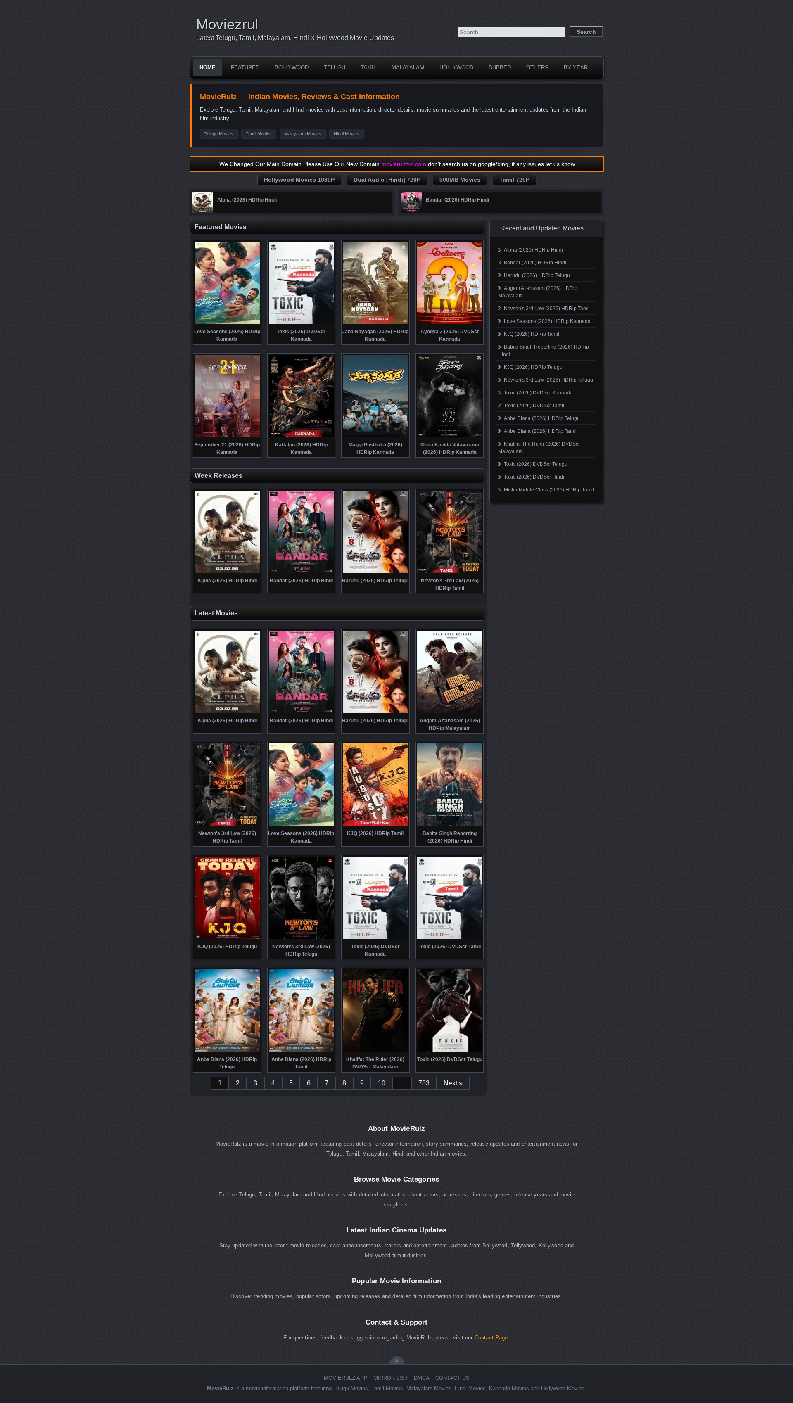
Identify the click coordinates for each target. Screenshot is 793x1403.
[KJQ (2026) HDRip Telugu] (227, 938)
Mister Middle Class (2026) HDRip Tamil (549, 490)
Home (207, 67)
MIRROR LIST (390, 1378)
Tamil (368, 67)
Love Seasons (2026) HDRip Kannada (547, 321)
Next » (453, 1083)
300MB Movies (459, 179)
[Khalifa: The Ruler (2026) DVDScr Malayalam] (376, 1051)
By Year (576, 67)
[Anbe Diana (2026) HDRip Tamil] (302, 1051)
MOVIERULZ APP (346, 1378)
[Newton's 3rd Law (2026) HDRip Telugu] (302, 938)
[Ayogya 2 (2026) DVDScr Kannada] (450, 323)
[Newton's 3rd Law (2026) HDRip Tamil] (450, 572)
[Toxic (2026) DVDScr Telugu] (450, 1051)
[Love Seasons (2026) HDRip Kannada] (227, 323)
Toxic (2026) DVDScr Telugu (535, 464)
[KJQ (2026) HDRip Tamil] (376, 825)
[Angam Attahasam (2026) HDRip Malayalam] (450, 712)
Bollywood (292, 67)
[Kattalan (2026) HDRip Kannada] (302, 436)
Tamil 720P (514, 179)
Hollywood (456, 67)
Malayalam (408, 67)
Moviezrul (227, 24)
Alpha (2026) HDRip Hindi (533, 250)
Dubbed (500, 67)
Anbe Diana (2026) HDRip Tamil (540, 431)
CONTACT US (452, 1378)
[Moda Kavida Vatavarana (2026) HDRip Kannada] (450, 436)
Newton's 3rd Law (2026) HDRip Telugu (548, 380)
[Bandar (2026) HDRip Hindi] (411, 210)
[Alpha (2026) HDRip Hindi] (202, 210)
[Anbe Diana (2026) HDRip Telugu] (227, 1051)
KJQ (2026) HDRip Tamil (531, 334)
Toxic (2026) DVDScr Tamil (534, 405)
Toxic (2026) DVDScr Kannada (538, 393)
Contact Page (491, 1337)
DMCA (422, 1378)
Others (537, 67)
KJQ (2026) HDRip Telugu (533, 367)
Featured (245, 67)
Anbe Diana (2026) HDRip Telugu (542, 418)
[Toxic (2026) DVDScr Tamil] (450, 938)
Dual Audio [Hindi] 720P (387, 179)
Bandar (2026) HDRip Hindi (535, 263)
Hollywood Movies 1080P (299, 179)
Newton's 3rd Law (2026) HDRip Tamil (547, 308)
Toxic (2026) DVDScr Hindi (534, 477)
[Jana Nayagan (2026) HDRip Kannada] (376, 323)
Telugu (334, 67)
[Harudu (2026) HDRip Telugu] (376, 572)
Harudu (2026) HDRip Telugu (537, 275)
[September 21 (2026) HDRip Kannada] (227, 436)
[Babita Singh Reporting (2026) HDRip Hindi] (450, 825)
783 (424, 1083)
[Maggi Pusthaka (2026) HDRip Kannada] (376, 436)
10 (381, 1083)
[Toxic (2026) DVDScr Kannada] (302, 323)
